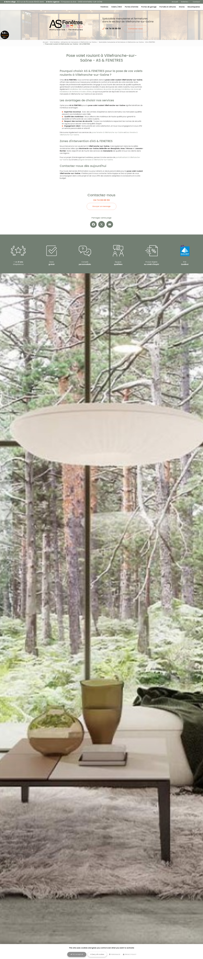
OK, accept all (77, 954)
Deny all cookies (97, 954)
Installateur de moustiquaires (81, 89)
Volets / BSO (116, 7)
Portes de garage (148, 7)
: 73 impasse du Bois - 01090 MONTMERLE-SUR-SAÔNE (75, 2)
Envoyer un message (101, 206)
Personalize (115, 954)
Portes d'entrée (131, 7)
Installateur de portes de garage (107, 89)
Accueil (175, 2)
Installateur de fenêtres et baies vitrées (76, 91)
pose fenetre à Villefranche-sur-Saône (108, 132)
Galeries (184, 2)
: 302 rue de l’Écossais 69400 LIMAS (25, 2)
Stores (182, 7)
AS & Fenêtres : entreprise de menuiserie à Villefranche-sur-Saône (73, 42)
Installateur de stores (130, 89)
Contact (196, 2)
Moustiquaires (194, 7)
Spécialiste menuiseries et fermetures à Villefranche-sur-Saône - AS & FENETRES (127, 42)
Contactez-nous (135, 28)
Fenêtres (104, 7)
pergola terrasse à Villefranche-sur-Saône (95, 159)
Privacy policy (130, 954)
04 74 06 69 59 (113, 28)
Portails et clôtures (167, 7)
